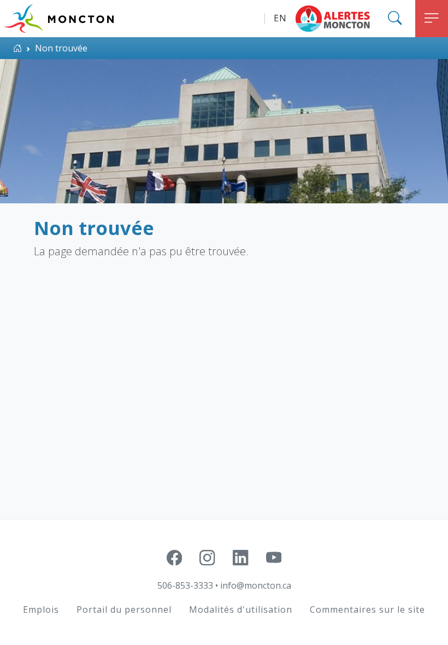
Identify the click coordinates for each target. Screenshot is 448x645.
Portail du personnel (124, 609)
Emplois (41, 609)
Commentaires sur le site (367, 609)
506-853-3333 (185, 585)
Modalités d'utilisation (240, 609)
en (280, 18)
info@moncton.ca (255, 585)
